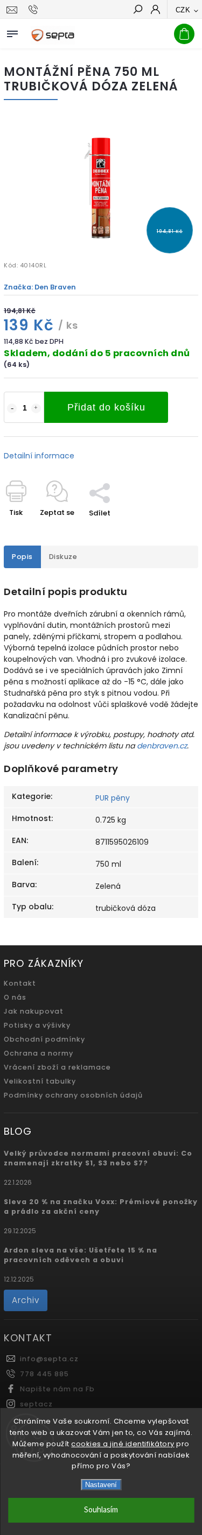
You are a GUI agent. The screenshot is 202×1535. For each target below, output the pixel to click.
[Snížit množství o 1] (12, 408)
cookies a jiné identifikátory (123, 1444)
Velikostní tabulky (40, 1081)
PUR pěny (112, 798)
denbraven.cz (162, 745)
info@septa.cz (49, 1358)
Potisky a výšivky (37, 1025)
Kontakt (20, 983)
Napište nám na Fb (57, 1388)
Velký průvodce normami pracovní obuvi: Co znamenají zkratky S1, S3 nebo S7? (98, 1158)
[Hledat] (137, 10)
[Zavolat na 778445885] (34, 10)
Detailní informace (39, 455)
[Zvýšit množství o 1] (36, 408)
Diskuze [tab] (63, 556)
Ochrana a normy (38, 1053)
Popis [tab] (22, 556)
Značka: (40, 287)
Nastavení (101, 1485)
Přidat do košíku (106, 407)
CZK (183, 10)
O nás (15, 997)
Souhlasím (101, 1510)
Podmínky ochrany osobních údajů (73, 1095)
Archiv (25, 1300)
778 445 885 (44, 1373)
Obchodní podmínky (44, 1039)
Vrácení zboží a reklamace (57, 1067)
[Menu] (12, 32)
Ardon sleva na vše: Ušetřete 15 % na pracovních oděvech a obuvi (80, 1255)
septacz (36, 1404)
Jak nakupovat (34, 1011)
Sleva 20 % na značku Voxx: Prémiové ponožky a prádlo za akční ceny (101, 1206)
